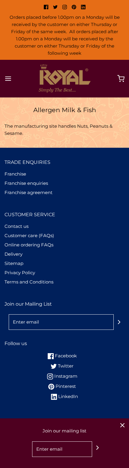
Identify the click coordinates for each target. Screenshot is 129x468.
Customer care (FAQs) (29, 235)
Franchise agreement (28, 192)
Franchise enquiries (26, 183)
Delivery (13, 254)
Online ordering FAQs (28, 245)
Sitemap (13, 263)
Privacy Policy (19, 272)
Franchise (15, 174)
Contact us (16, 226)
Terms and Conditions (28, 282)
